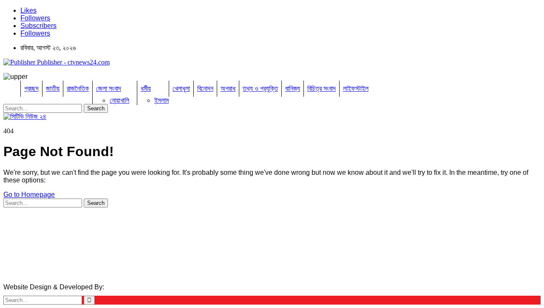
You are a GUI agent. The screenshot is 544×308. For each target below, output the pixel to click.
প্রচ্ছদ (31, 88)
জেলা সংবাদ (108, 88)
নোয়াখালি (119, 100)
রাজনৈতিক (78, 88)
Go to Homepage (29, 194)
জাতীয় (53, 88)
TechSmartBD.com (134, 287)
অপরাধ (228, 88)
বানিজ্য (292, 88)
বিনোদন (205, 88)
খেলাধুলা (181, 88)
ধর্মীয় (146, 88)
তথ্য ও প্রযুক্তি (260, 88)
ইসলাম (161, 100)
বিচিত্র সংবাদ (321, 88)
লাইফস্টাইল (355, 88)
